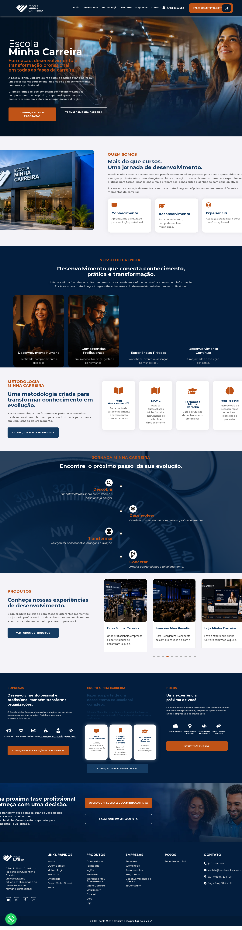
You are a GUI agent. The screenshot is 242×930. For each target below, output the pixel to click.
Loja (89, 906)
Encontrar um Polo (176, 865)
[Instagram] (16, 903)
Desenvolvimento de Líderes (138, 884)
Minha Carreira (96, 889)
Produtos (126, 7)
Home (51, 865)
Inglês (90, 874)
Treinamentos (134, 874)
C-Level (91, 898)
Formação (93, 869)
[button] (154, 660)
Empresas (141, 7)
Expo (89, 902)
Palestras (92, 878)
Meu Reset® (94, 893)
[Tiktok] (33, 903)
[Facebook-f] (25, 903)
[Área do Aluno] (163, 8)
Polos (51, 891)
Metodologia (109, 7)
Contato (156, 7)
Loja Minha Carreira (171, 628)
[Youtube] (8, 903)
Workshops (133, 869)
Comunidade (95, 865)
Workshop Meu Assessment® (96, 884)
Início (75, 7)
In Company (133, 889)
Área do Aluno (175, 7)
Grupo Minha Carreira (61, 887)
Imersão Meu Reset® (124, 628)
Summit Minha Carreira (216, 630)
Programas (133, 878)
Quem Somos (90, 7)
